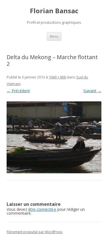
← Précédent (18, 90)
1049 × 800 (57, 77)
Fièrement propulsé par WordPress (34, 232)
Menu (54, 36)
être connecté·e (42, 209)
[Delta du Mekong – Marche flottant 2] (54, 137)
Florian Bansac (54, 11)
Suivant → (92, 90)
